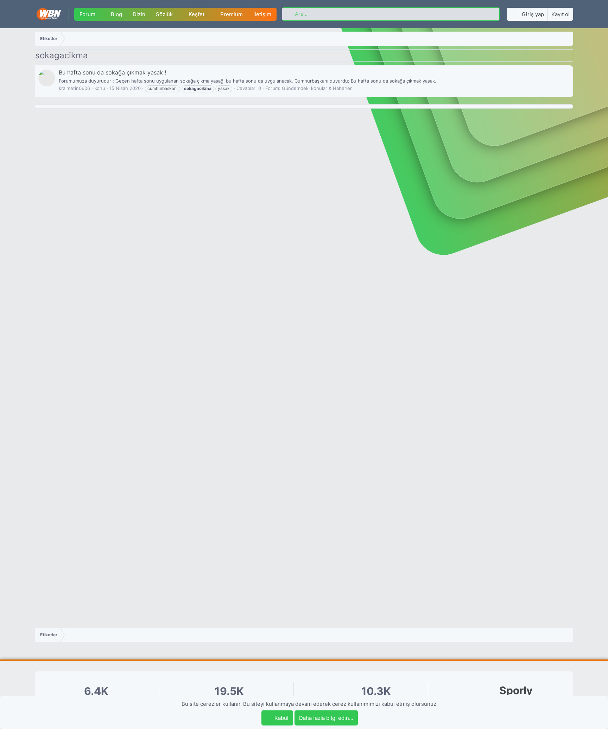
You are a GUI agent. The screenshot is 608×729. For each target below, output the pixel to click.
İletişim (262, 14)
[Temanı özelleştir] (512, 14)
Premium (231, 14)
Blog (116, 14)
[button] (101, 14)
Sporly (516, 690)
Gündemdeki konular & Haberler (317, 88)
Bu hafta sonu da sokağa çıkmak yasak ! (112, 72)
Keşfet (196, 14)
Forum (87, 14)
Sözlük (164, 14)
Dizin (139, 14)
